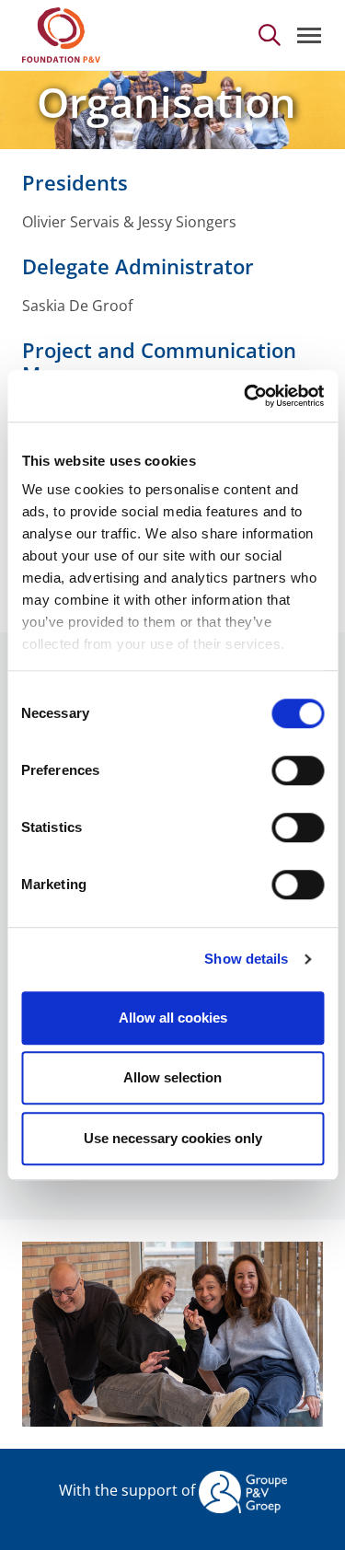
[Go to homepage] (61, 35)
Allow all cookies (173, 1017)
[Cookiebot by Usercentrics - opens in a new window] (245, 396)
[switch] (297, 770)
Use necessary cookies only (173, 1138)
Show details (246, 958)
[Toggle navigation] (309, 35)
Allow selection (172, 1077)
